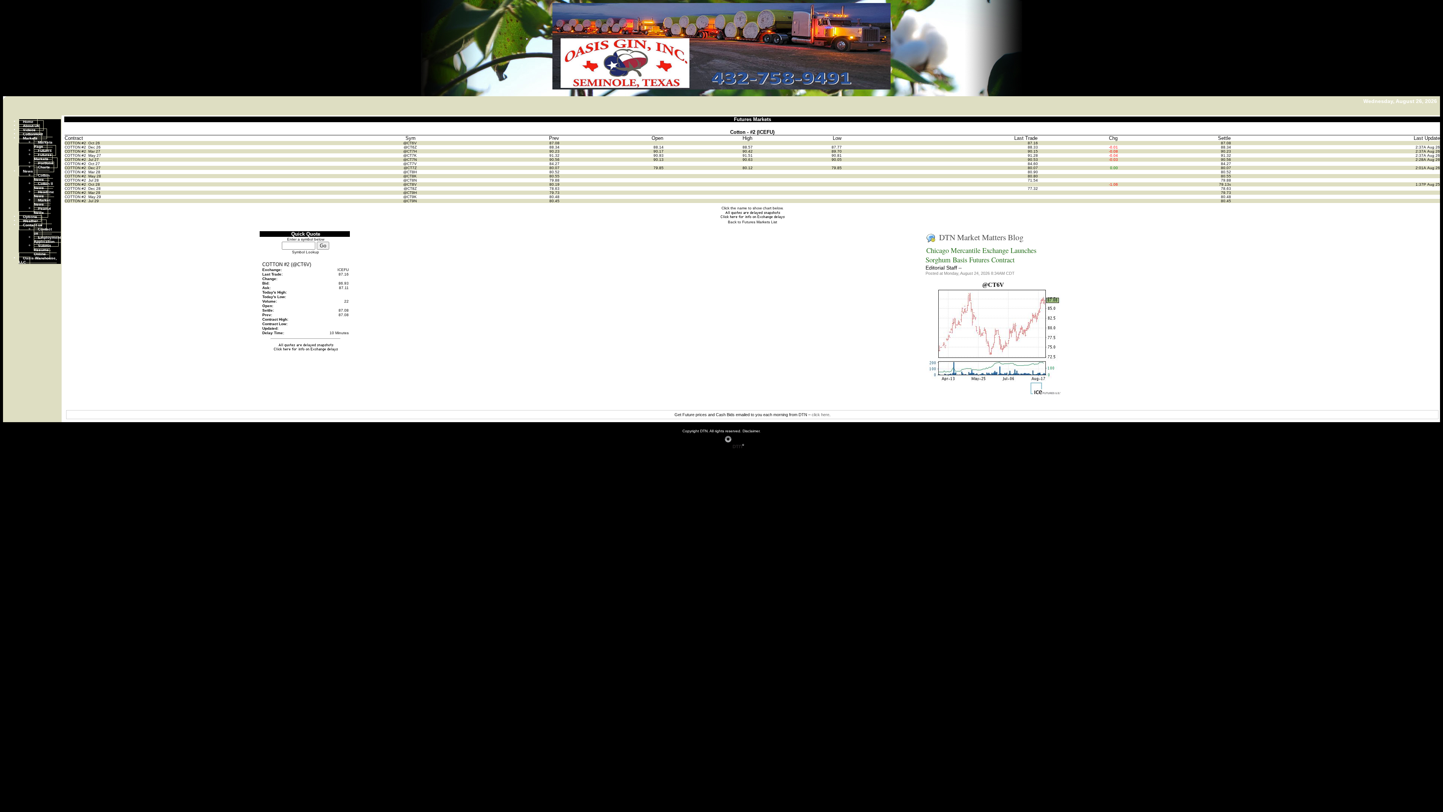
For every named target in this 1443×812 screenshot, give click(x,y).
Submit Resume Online (42, 249)
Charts (44, 167)
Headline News (44, 193)
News (28, 171)
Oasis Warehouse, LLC (38, 260)
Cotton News (42, 177)
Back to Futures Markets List (752, 222)
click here (820, 414)
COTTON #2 (76, 143)
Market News (42, 202)
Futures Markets (43, 156)
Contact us (32, 225)
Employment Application (47, 239)
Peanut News (42, 210)
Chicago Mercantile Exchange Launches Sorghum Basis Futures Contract (981, 254)
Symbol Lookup (305, 252)
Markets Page (43, 144)
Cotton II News (43, 185)
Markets (30, 138)
